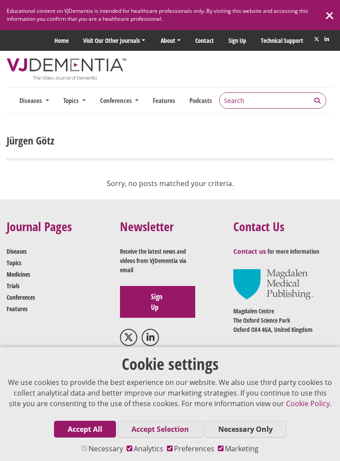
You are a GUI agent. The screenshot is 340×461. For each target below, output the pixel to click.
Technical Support (282, 40)
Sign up (237, 40)
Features (164, 100)
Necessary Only (245, 429)
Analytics (148, 448)
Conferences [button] (117, 100)
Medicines (18, 274)
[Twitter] (316, 39)
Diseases (17, 251)
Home (61, 40)
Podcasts (200, 100)
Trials (13, 286)
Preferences (194, 448)
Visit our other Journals (111, 40)
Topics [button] (72, 100)
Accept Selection (160, 429)
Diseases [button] (31, 100)
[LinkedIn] (326, 39)
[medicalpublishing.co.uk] (273, 283)
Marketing (242, 448)
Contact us (249, 251)
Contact (204, 40)
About (168, 40)
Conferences (21, 297)
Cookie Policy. (309, 403)
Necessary (106, 448)
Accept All (85, 429)
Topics (14, 263)
